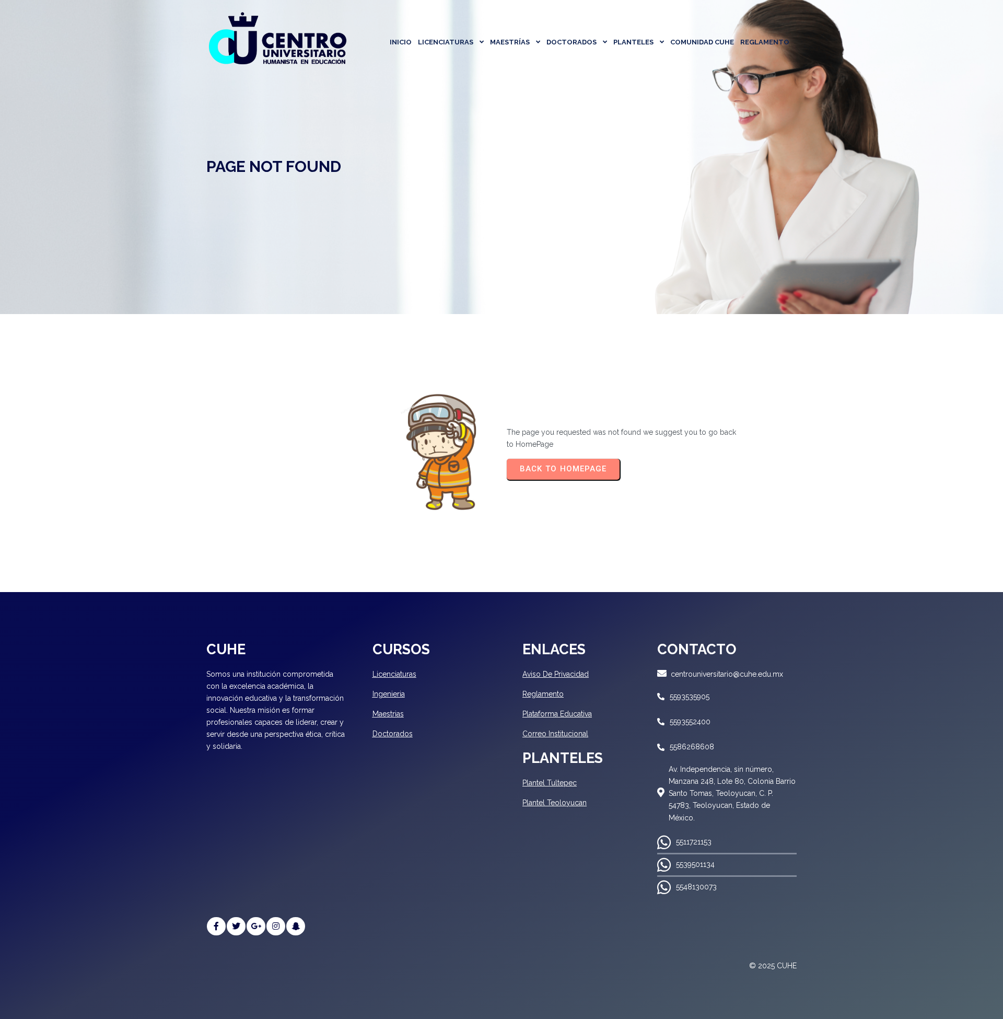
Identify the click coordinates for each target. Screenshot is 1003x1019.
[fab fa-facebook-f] (216, 926)
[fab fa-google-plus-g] (256, 926)
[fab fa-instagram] (275, 926)
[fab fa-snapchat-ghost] (295, 926)
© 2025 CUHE (773, 966)
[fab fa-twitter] (236, 926)
